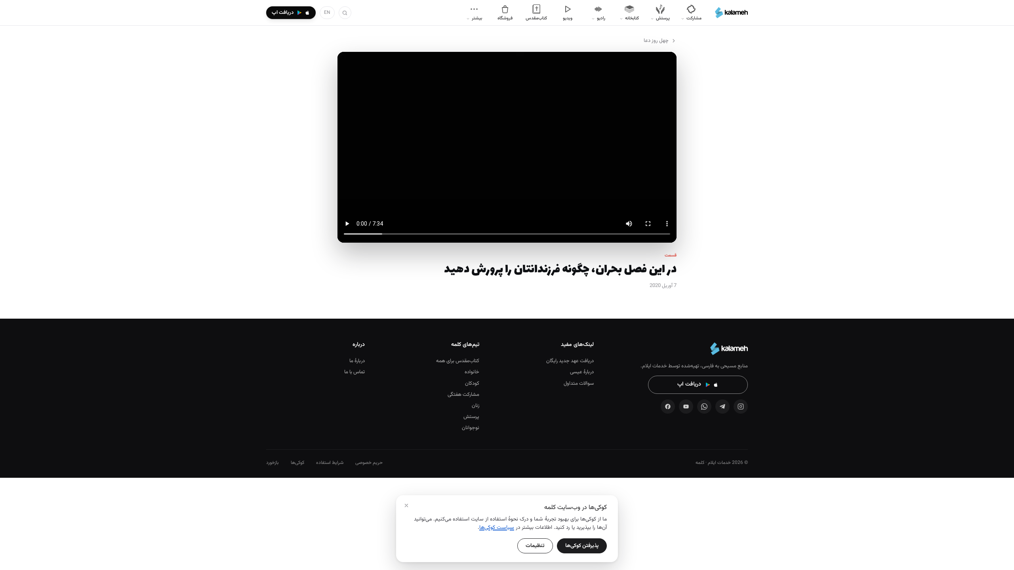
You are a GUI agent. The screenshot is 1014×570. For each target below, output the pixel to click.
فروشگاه (505, 18)
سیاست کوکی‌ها (496, 527)
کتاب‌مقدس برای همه (457, 361)
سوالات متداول (579, 384)
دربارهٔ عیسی (582, 372)
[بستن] (406, 505)
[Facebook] (668, 406)
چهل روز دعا (656, 41)
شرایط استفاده (329, 462)
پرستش (471, 417)
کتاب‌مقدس (536, 18)
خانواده (472, 372)
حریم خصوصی (369, 462)
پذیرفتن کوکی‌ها (581, 546)
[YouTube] (686, 406)
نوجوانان (470, 428)
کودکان (472, 384)
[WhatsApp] (704, 406)
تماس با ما (354, 372)
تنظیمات (535, 546)
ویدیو (567, 18)
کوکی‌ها (297, 462)
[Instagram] (741, 406)
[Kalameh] (731, 12)
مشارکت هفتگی (463, 395)
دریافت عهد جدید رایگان (570, 361)
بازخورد (272, 462)
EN (327, 12)
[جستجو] (345, 12)
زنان (475, 406)
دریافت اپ (689, 384)
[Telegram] (722, 406)
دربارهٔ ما (357, 361)
